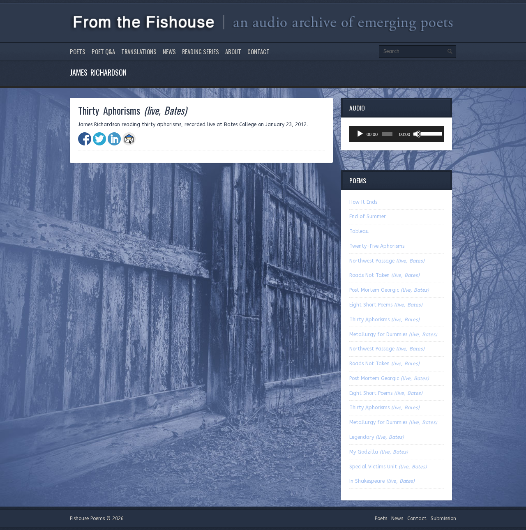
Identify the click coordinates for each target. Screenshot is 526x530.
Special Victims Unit (388, 467)
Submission (443, 518)
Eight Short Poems (385, 305)
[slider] (430, 133)
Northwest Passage (386, 261)
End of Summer (367, 216)
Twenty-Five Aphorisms (376, 246)
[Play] (360, 134)
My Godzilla (378, 452)
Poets (77, 51)
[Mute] (417, 134)
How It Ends (363, 202)
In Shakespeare (382, 481)
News (169, 51)
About (233, 51)
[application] (396, 134)
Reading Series (200, 51)
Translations (139, 51)
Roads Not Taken (384, 275)
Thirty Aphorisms (384, 320)
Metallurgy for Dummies (393, 334)
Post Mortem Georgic (389, 290)
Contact (258, 51)
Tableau (359, 231)
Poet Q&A (103, 51)
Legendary (376, 437)
